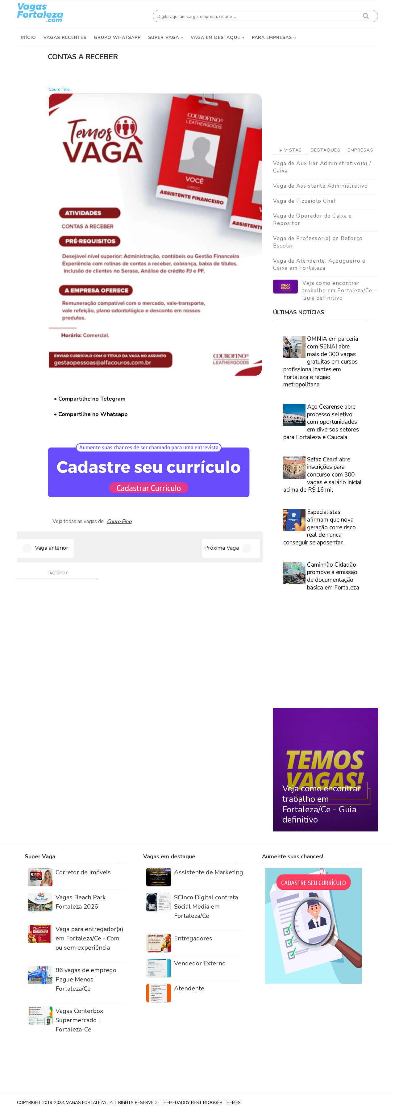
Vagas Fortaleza (86, 1103)
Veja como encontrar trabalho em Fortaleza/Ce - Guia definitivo (339, 291)
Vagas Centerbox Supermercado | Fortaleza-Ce (79, 1020)
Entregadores (193, 938)
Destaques (326, 150)
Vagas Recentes (65, 37)
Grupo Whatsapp (117, 37)
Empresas (360, 150)
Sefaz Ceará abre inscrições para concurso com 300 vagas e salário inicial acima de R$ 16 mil (322, 475)
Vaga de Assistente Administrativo (320, 185)
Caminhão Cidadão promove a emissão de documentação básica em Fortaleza (333, 576)
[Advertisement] (325, 93)
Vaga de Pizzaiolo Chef (304, 201)
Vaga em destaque (215, 37)
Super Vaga (163, 37)
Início (28, 37)
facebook (58, 573)
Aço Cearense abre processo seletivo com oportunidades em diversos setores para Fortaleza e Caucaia (321, 422)
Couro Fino (119, 521)
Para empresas (272, 37)
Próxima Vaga (221, 548)
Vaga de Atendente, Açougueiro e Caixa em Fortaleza (319, 264)
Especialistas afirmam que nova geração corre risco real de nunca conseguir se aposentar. (319, 527)
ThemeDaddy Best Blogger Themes (201, 1103)
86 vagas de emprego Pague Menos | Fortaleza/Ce (86, 979)
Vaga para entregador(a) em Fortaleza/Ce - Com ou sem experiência (89, 938)
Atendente (189, 988)
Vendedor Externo (200, 963)
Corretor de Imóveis (83, 872)
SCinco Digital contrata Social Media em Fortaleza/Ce (206, 906)
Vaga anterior (51, 548)
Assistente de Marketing (208, 872)
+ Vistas (290, 150)
